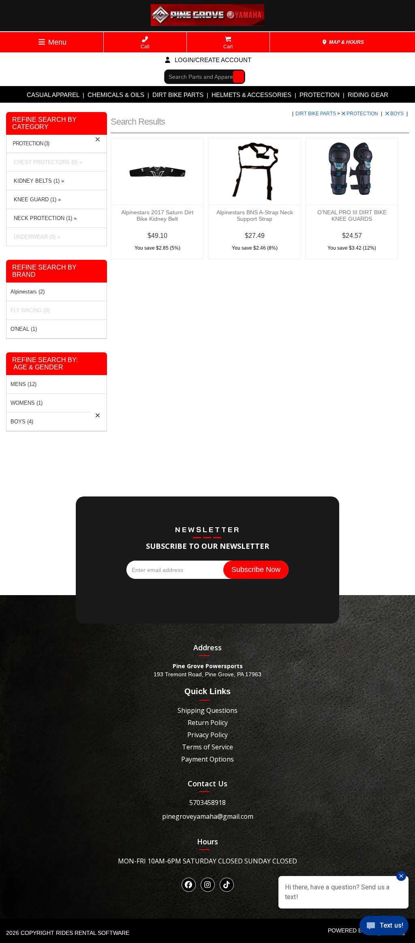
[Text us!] (384, 927)
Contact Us (207, 783)
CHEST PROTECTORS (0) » (46, 162)
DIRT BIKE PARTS (177, 94)
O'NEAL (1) (24, 329)
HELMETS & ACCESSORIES (251, 94)
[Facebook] (189, 885)
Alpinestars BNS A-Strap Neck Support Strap (254, 215)
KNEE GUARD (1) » (36, 199)
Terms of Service (207, 747)
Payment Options (207, 759)
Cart (228, 47)
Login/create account (212, 59)
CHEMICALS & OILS (116, 94)
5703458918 (207, 802)
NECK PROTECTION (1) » (44, 218)
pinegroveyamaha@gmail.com (207, 816)
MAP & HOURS (346, 42)
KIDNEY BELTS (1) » (37, 181)
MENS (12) (23, 384)
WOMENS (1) (27, 403)
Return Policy (208, 722)
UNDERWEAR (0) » (35, 237)
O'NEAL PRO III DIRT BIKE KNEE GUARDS (352, 215)
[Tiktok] (227, 885)
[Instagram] (208, 885)
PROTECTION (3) (31, 144)
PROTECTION (319, 94)
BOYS (397, 114)
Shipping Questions (207, 710)
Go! (236, 76)
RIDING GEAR (368, 94)
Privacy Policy (207, 734)
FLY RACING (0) (30, 310)
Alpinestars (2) (28, 292)
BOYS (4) (22, 422)
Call (145, 47)
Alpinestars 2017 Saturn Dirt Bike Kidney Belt (157, 215)
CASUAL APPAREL (53, 94)
